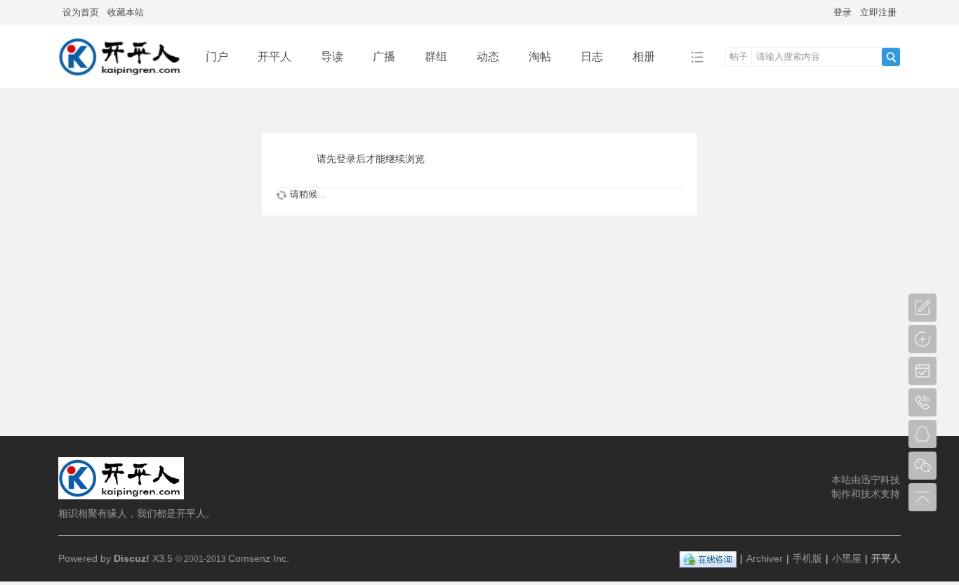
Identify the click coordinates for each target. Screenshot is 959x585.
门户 (217, 57)
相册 (644, 57)
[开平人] (121, 78)
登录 (842, 12)
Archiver (764, 558)
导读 (332, 57)
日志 (592, 57)
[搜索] (891, 57)
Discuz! (132, 558)
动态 (488, 57)
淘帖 (540, 57)
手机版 (807, 558)
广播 (384, 57)
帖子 (738, 56)
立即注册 (878, 12)
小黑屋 (846, 558)
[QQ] (708, 558)
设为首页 (80, 12)
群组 (436, 57)
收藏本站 (125, 12)
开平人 (274, 57)
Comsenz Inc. (258, 558)
